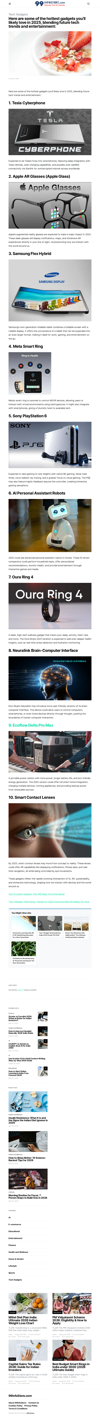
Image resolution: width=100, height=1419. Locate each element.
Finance (11, 1013)
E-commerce (15, 1224)
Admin (11, 1334)
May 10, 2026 (13, 1023)
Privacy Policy (30, 1405)
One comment (35, 1334)
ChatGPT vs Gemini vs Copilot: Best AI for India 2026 (19, 1046)
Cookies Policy (15, 1405)
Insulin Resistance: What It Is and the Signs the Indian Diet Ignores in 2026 (28, 1120)
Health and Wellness (15, 1028)
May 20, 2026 (13, 1078)
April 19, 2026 (13, 1036)
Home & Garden (16, 1259)
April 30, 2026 (13, 1201)
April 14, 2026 (13, 1051)
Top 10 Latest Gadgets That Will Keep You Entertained (37, 894)
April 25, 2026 (13, 1126)
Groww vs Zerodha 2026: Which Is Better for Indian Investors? (20, 1018)
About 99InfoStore (17, 1403)
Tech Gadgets (18, 14)
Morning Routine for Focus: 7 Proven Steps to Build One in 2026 (28, 1196)
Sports (12, 1273)
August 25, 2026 (14, 1063)
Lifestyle (11, 1192)
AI (9, 1041)
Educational (13, 1068)
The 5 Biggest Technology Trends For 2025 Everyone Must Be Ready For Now (49, 901)
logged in (20, 990)
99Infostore (30, 1413)
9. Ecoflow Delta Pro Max (31, 725)
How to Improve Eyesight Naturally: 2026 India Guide (21, 1032)
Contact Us (33, 1403)
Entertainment (15, 1238)
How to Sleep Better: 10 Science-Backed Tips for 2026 (27, 1159)
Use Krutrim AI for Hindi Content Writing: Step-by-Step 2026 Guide (27, 1059)
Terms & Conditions (18, 1408)
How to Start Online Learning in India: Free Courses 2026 (19, 1073)
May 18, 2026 (13, 1163)
